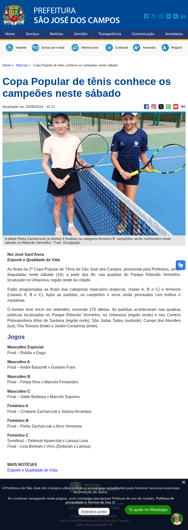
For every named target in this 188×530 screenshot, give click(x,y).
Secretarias (174, 34)
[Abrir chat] (177, 519)
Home (10, 34)
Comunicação (143, 34)
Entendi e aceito (94, 512)
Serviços (32, 34)
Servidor (81, 34)
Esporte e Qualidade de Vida (32, 470)
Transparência (109, 34)
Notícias (56, 34)
